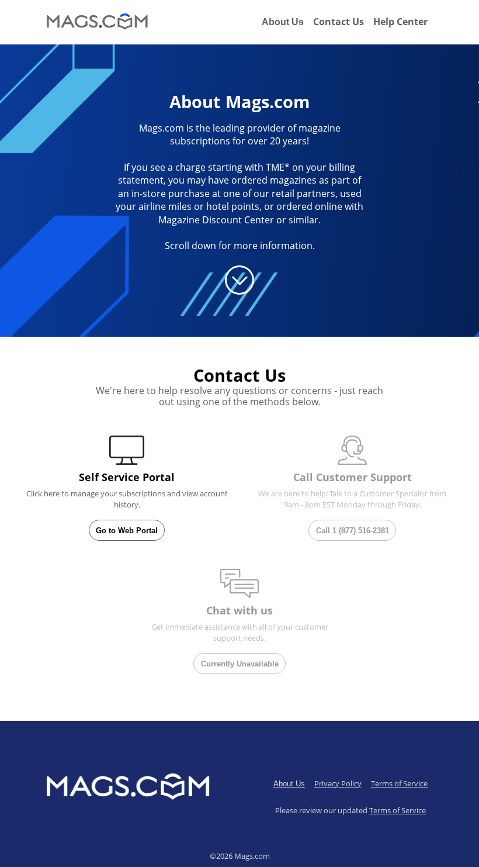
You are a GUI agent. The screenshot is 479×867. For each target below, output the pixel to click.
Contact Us (338, 21)
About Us (283, 22)
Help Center (400, 21)
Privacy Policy (338, 783)
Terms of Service (399, 783)
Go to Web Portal (127, 530)
